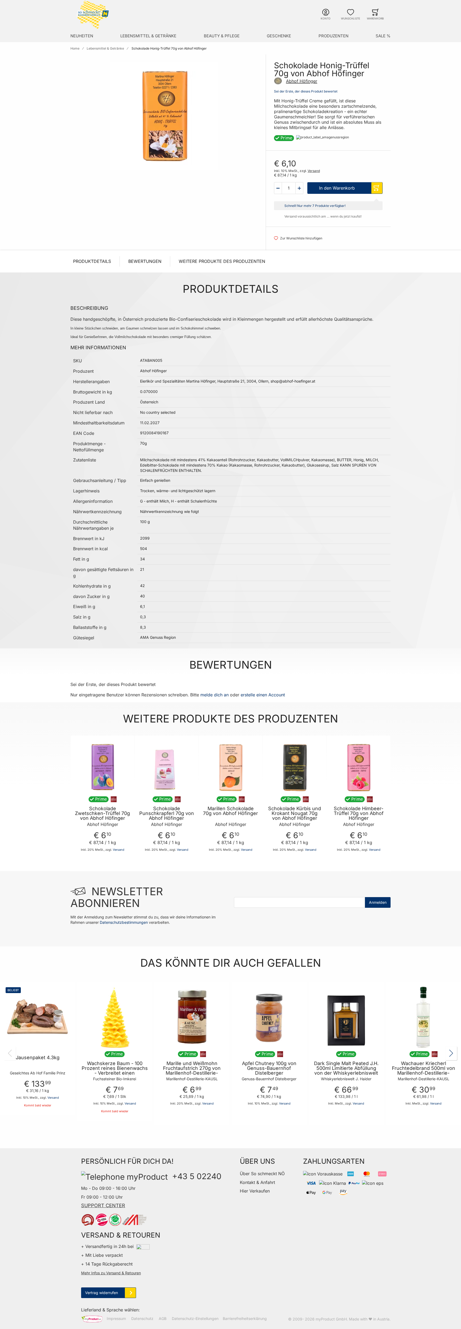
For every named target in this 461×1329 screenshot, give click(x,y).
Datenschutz (142, 1318)
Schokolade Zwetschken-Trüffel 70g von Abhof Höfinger (102, 813)
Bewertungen (144, 261)
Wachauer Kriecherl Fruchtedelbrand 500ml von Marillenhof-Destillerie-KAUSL (423, 1070)
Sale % (383, 35)
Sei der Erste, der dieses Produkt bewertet (305, 91)
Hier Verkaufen (255, 1191)
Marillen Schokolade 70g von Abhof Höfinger (230, 811)
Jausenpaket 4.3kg (37, 1057)
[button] (278, 188)
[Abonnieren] (378, 902)
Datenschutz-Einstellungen (195, 1318)
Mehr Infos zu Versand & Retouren (111, 1273)
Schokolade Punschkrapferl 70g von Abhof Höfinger (166, 813)
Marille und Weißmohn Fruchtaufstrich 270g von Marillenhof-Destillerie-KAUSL (192, 1070)
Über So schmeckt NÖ (262, 1173)
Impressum (116, 1318)
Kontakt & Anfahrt (257, 1182)
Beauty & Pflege (222, 35)
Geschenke (279, 35)
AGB (162, 1318)
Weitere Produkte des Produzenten (222, 261)
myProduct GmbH (331, 1319)
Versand (314, 171)
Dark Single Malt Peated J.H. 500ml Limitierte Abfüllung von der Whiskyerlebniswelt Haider (346, 1070)
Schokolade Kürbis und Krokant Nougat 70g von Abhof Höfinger (294, 813)
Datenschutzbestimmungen (124, 922)
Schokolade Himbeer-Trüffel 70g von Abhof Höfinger (359, 813)
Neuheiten (81, 35)
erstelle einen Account (263, 694)
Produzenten (333, 35)
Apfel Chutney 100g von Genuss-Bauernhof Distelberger (269, 1068)
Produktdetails (92, 261)
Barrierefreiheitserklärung (245, 1318)
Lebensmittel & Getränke (148, 35)
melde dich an (214, 694)
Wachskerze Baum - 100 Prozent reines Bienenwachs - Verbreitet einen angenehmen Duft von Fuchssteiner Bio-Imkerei (115, 1073)
